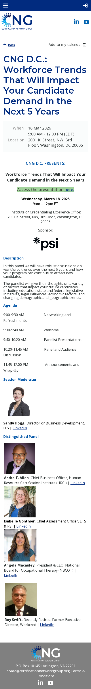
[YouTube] (86, 21)
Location (16, 140)
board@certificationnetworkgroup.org (38, 671)
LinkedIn (20, 428)
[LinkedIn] (76, 21)
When (18, 128)
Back (11, 45)
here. (69, 189)
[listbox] (68, 44)
